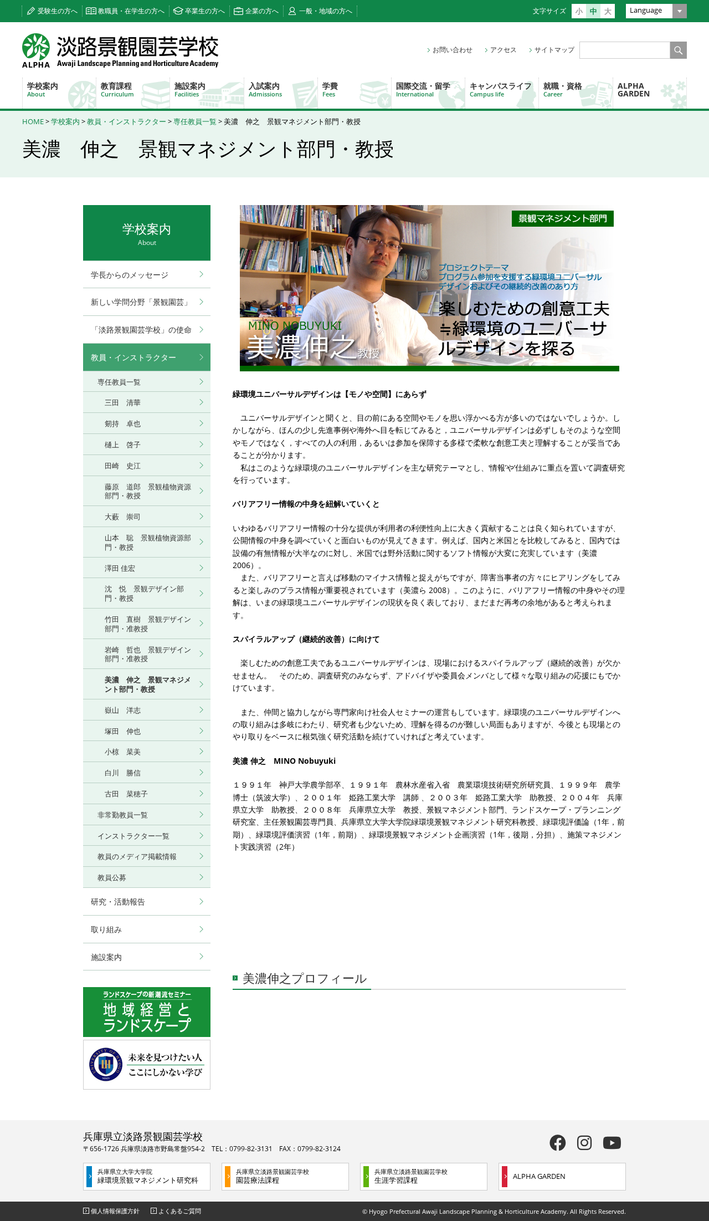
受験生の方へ (58, 11)
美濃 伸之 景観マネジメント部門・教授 (148, 684)
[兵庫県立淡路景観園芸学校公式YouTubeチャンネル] (612, 1142)
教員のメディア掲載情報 (137, 856)
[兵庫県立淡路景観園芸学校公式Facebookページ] (557, 1142)
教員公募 (111, 877)
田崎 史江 (123, 466)
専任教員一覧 (195, 121)
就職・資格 (562, 89)
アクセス (503, 49)
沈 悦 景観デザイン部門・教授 (144, 593)
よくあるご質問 (179, 1210)
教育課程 (117, 89)
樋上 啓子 (123, 444)
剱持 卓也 (123, 423)
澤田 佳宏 (120, 568)
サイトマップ (554, 49)
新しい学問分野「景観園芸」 (141, 302)
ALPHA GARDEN (634, 89)
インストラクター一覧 (133, 836)
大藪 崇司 (123, 517)
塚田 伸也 (123, 731)
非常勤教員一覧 (122, 815)
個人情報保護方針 (115, 1210)
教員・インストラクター (126, 121)
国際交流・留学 (423, 89)
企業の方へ (262, 11)
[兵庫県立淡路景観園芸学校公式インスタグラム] (584, 1142)
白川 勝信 (123, 773)
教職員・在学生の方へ (131, 11)
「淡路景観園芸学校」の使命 (141, 329)
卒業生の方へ (205, 11)
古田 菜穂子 (126, 794)
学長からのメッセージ (129, 274)
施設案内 (189, 89)
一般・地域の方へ (325, 11)
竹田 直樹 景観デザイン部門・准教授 (148, 624)
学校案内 (42, 89)
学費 (330, 89)
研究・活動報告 (118, 901)
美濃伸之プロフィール (305, 977)
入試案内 (265, 89)
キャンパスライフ (501, 89)
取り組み (106, 929)
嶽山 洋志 (123, 710)
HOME (33, 121)
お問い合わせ (452, 49)
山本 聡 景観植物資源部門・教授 (148, 542)
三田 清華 (123, 402)
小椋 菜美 (123, 752)
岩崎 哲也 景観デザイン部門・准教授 (148, 654)
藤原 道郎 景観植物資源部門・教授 (148, 491)
